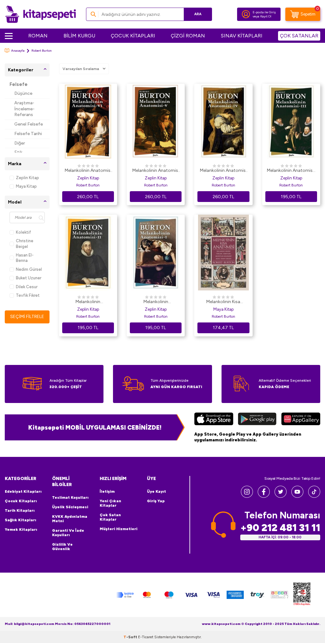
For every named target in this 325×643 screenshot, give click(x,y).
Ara (198, 14)
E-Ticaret (145, 637)
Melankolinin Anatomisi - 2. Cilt (88, 302)
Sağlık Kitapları (20, 520)
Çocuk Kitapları (21, 501)
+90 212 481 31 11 (280, 528)
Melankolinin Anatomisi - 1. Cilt (156, 302)
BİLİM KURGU (79, 36)
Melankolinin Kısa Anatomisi (223, 302)
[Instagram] (247, 496)
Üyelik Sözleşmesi (70, 507)
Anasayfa (17, 51)
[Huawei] (300, 419)
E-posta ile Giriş (264, 12)
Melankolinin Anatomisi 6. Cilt (88, 171)
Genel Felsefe (28, 124)
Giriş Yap (156, 501)
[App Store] (213, 419)
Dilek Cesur (26, 286)
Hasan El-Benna (25, 258)
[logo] (40, 14)
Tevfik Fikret (28, 295)
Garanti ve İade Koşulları (68, 532)
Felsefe (19, 84)
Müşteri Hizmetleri (118, 529)
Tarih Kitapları (20, 510)
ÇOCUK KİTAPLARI (133, 36)
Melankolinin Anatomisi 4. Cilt (223, 171)
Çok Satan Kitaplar (110, 517)
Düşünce (23, 93)
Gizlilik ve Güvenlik (62, 546)
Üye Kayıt (156, 491)
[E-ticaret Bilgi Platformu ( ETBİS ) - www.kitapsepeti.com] (302, 595)
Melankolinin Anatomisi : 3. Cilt (291, 171)
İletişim (107, 491)
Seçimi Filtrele (27, 316)
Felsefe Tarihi (28, 133)
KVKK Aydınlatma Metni (69, 518)
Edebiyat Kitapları (23, 491)
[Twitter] (281, 496)
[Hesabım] (246, 14)
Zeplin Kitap (27, 177)
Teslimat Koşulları (70, 497)
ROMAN (38, 36)
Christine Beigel (24, 243)
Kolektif (23, 232)
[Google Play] (257, 419)
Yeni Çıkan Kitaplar (110, 503)
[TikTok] (314, 496)
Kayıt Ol (265, 16)
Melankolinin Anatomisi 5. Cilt (155, 171)
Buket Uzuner (28, 278)
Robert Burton (88, 185)
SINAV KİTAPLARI (241, 36)
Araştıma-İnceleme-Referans (24, 109)
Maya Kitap (26, 186)
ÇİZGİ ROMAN (188, 36)
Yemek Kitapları (21, 529)
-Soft (130, 637)
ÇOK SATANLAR (299, 36)
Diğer (19, 143)
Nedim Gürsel (29, 269)
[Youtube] (297, 496)
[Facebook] (264, 496)
